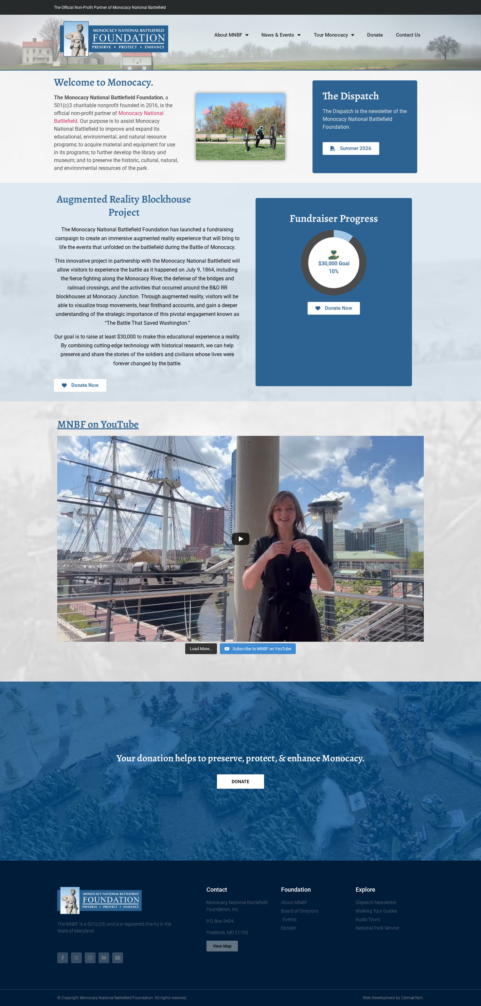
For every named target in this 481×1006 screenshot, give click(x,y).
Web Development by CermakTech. (393, 998)
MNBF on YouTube (98, 424)
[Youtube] (103, 957)
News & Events (277, 35)
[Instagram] (90, 957)
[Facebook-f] (62, 957)
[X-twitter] (76, 957)
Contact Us (408, 35)
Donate (375, 35)
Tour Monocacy (331, 35)
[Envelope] (117, 957)
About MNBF (228, 35)
